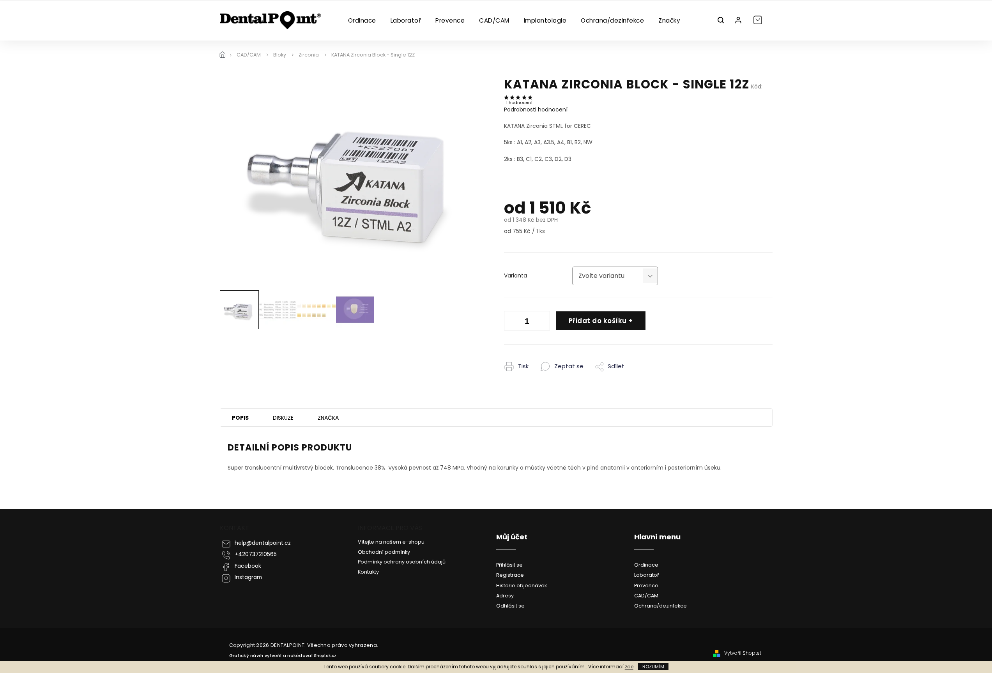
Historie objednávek (521, 585)
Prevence (646, 585)
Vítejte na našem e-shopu (391, 542)
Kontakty (368, 572)
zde (629, 666)
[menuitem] (362, 21)
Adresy (505, 595)
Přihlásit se (509, 565)
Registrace (510, 575)
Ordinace (646, 565)
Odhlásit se (510, 605)
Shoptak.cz (325, 655)
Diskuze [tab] (283, 418)
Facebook (248, 566)
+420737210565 (256, 554)
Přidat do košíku (598, 320)
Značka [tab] (328, 418)
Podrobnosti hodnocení (536, 109)
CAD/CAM (646, 595)
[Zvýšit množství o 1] (542, 322)
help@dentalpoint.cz (263, 543)
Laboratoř (646, 575)
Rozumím (653, 666)
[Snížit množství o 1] (511, 322)
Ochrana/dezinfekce (660, 605)
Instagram (248, 577)
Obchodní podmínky (384, 552)
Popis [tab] (240, 418)
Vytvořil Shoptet (742, 653)
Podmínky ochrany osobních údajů (402, 561)
